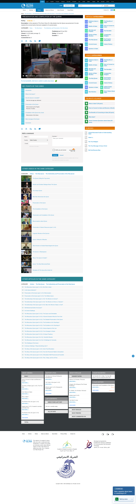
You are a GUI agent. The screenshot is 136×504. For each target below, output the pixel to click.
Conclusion (28, 122)
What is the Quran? (30, 94)
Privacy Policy (64, 433)
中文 (79, 1)
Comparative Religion (107, 35)
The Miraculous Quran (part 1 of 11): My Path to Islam (38, 287)
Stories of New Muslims (93, 35)
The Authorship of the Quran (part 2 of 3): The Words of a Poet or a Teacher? (44, 301)
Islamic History (108, 44)
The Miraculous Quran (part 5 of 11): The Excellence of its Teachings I (42, 322)
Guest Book (70, 10)
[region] (52, 60)
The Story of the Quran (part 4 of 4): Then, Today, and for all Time (41, 357)
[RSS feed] (113, 434)
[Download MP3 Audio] (31, 41)
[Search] (102, 5)
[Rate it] (22, 41)
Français (57, 1)
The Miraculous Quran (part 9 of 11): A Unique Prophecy (39, 334)
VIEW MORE (25, 417)
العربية (47, 1)
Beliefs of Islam (93, 26)
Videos (39, 10)
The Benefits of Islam (108, 21)
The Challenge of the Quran (31, 343)
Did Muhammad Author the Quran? (33, 307)
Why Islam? (92, 117)
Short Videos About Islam (109, 91)
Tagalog (93, 1)
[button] (80, 45)
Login (60, 5)
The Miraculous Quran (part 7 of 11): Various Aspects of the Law (41, 328)
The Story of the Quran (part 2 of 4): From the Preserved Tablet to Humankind (44, 351)
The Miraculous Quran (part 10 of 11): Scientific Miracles (39, 337)
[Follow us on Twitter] (108, 434)
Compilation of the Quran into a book (35, 112)
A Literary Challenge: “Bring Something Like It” (36, 346)
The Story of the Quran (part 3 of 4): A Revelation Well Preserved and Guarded (44, 354)
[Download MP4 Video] (35, 41)
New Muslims (92, 91)
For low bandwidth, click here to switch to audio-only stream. (37, 81)
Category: (25, 28)
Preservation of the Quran (32, 104)
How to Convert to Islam (109, 26)
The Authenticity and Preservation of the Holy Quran (44, 13)
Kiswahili (102, 1)
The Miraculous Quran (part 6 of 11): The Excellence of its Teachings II (42, 325)
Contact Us (106, 10)
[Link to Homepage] (27, 5)
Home (24, 10)
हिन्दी (98, 1)
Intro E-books (60, 10)
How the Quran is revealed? (32, 97)
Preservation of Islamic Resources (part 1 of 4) (44, 227)
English (42, 1)
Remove (112, 387)
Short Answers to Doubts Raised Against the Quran (45, 245)
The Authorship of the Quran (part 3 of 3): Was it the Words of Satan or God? (44, 304)
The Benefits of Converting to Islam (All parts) (101, 112)
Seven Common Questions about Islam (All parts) (100, 121)
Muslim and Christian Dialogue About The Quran (45, 184)
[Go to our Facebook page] (103, 434)
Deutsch (63, 1)
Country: (26, 140)
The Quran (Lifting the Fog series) (41, 178)
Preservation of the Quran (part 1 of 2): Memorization (38, 293)
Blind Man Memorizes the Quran (41, 196)
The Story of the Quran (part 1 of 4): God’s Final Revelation (39, 349)
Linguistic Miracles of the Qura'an (41, 233)
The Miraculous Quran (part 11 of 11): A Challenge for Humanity (40, 340)
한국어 (107, 1)
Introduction (28, 90)
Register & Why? (69, 5)
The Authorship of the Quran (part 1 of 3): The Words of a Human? (41, 298)
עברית (112, 1)
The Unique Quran (37, 190)
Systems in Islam (93, 48)
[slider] (52, 73)
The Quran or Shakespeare (39, 251)
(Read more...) (25, 382)
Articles (31, 10)
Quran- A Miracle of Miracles (40, 239)
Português (74, 1)
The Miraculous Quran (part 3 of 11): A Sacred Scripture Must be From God (43, 316)
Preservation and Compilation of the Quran (43, 215)
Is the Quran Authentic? (30, 290)
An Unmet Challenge (30, 310)
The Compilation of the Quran (40, 209)
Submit (55, 155)
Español (52, 1)
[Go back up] (133, 356)
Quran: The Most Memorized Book (41, 264)
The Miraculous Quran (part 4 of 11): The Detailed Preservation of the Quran (44, 319)
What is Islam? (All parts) (96, 103)
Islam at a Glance (49, 10)
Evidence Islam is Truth (93, 21)
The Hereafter (108, 30)
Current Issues (93, 44)
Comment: (55, 136)
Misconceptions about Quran (40, 221)
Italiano (88, 1)
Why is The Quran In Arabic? (40, 258)
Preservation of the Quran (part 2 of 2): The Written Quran (39, 296)
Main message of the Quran (32, 119)
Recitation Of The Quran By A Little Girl (42, 270)
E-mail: (26, 143)
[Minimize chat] (133, 488)
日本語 (83, 1)
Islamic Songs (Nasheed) (108, 87)
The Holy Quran (28, 13)
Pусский (68, 1)
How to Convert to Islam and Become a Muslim (102, 108)
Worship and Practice (92, 30)
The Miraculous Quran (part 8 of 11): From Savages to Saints (40, 331)
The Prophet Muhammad (107, 39)
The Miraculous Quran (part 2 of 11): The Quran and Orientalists (41, 313)
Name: (26, 136)
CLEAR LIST (111, 390)
